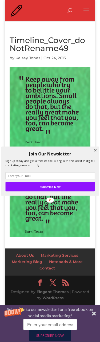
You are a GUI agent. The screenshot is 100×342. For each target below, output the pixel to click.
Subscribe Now (49, 187)
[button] (50, 154)
